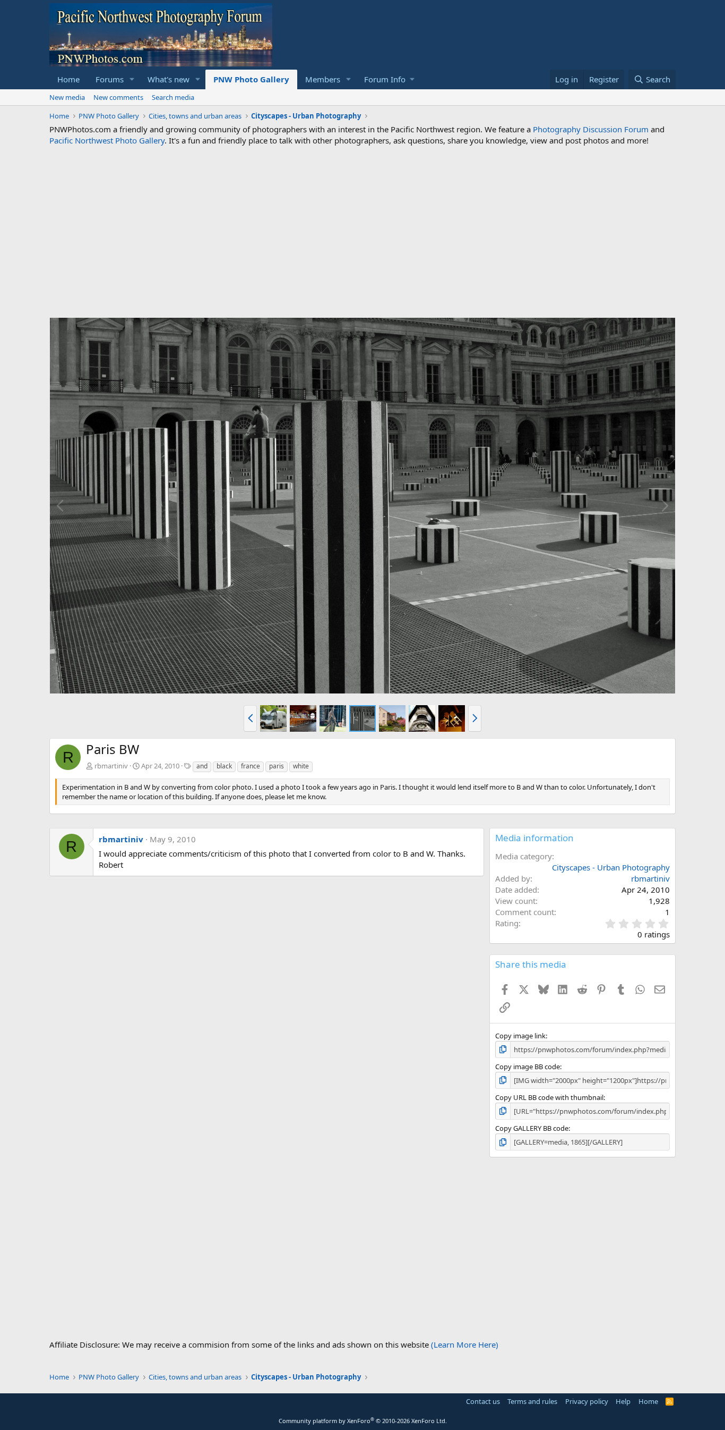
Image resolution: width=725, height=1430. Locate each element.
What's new (168, 79)
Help (623, 1401)
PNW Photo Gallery (251, 79)
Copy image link (520, 1035)
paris (276, 766)
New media (67, 97)
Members (322, 79)
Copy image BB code (527, 1066)
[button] (132, 79)
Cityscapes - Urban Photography (611, 867)
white (301, 766)
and (202, 766)
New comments (118, 97)
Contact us (483, 1401)
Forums (110, 79)
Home (68, 79)
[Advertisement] (362, 231)
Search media (173, 97)
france (250, 766)
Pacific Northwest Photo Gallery (107, 140)
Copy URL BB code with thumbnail (549, 1097)
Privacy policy (586, 1401)
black (224, 766)
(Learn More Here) (464, 1344)
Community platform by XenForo (363, 1421)
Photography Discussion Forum (591, 129)
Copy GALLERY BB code (531, 1128)
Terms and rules (532, 1401)
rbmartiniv (111, 766)
